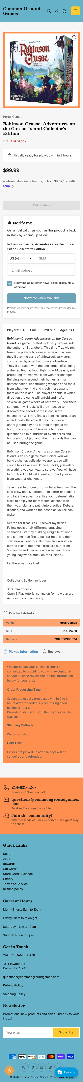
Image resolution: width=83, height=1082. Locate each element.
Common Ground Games (34, 1077)
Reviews (54, 651)
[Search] (49, 10)
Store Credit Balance (18, 874)
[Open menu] (75, 10)
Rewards (9, 864)
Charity (8, 879)
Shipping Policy (14, 994)
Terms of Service (15, 884)
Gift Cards (10, 869)
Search (8, 854)
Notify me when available (42, 298)
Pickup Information (23, 651)
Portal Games (12, 117)
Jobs (6, 859)
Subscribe (66, 1032)
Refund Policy (13, 985)
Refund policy (13, 889)
